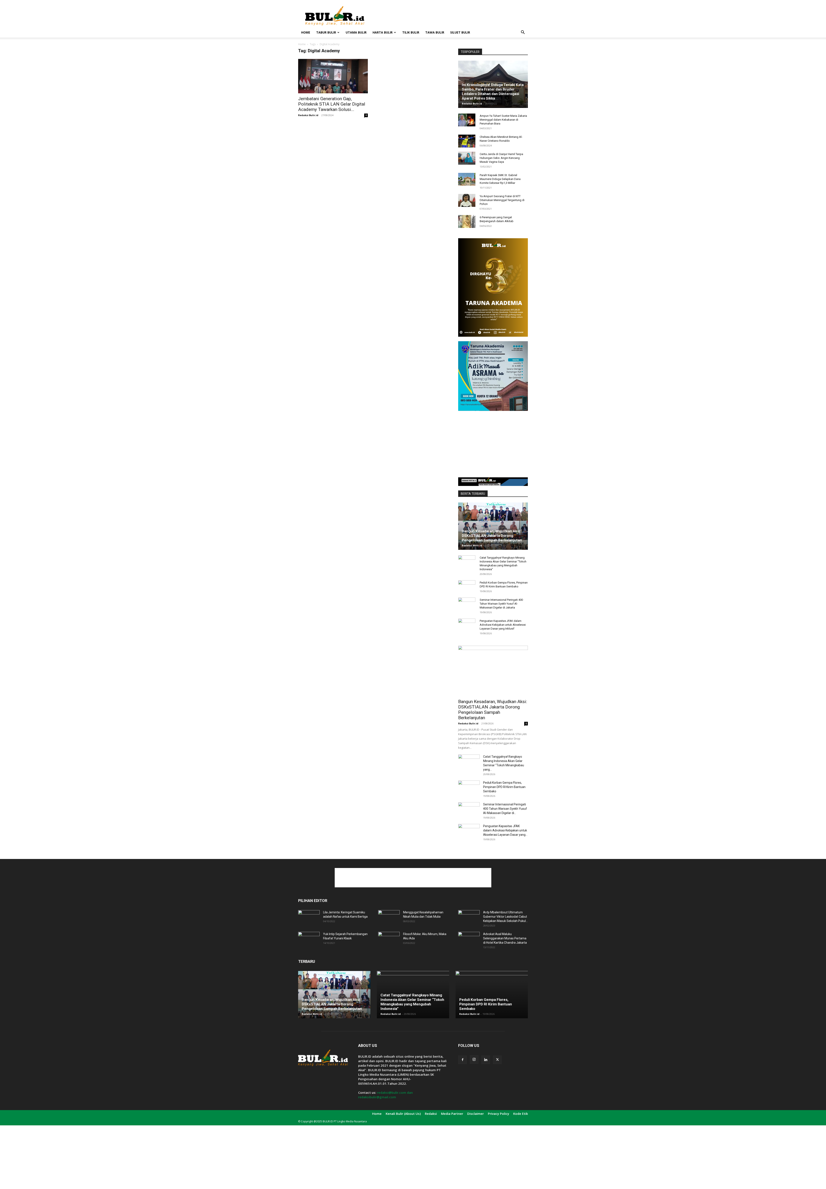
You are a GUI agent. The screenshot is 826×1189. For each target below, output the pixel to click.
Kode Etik (520, 1113)
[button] (523, 33)
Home (305, 32)
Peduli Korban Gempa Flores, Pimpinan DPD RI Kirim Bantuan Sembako (504, 787)
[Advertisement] (449, 15)
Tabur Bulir (326, 32)
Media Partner (452, 1113)
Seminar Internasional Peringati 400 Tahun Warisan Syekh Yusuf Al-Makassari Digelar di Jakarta (501, 603)
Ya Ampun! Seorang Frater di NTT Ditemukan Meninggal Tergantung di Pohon (502, 200)
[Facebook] (462, 1059)
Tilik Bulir (410, 32)
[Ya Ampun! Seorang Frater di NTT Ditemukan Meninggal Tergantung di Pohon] (466, 200)
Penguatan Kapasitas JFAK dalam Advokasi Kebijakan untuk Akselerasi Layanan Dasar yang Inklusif (503, 624)
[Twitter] (497, 1059)
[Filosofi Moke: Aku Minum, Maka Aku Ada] (389, 939)
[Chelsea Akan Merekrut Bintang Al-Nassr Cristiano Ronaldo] (466, 141)
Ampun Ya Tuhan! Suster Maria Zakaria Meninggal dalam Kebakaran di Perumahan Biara (503, 119)
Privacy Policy (498, 1113)
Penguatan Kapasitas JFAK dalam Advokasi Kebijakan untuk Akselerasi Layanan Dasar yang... (505, 830)
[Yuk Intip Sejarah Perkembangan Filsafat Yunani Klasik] (309, 939)
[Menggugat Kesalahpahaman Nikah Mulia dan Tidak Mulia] (389, 917)
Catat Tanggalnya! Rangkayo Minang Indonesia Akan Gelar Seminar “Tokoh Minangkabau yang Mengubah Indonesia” (412, 1002)
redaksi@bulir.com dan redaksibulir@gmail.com (385, 1094)
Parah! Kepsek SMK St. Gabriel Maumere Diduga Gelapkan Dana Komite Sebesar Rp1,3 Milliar (500, 179)
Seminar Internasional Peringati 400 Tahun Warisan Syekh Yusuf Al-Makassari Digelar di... (505, 809)
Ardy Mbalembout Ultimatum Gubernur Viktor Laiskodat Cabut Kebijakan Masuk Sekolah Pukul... (505, 917)
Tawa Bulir (434, 32)
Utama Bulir (356, 32)
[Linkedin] (485, 1059)
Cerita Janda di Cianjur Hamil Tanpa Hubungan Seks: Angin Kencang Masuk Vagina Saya (501, 157)
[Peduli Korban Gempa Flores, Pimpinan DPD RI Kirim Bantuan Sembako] (466, 586)
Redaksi (431, 1113)
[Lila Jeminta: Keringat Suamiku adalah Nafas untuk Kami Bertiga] (309, 917)
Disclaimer (475, 1113)
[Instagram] (474, 1059)
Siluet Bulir (460, 32)
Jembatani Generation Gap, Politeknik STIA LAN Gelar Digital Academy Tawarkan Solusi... (331, 104)
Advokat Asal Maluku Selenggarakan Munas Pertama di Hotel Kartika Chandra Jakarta (505, 938)
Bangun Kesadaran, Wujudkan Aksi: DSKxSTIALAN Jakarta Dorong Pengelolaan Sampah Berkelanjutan (492, 535)
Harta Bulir (383, 32)
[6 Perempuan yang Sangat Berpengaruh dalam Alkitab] (466, 221)
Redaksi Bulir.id (308, 115)
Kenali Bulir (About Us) (403, 1113)
